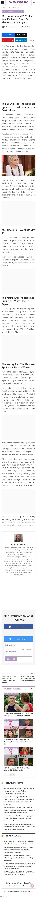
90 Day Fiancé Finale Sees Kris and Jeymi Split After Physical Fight (27, 679)
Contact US (27, 883)
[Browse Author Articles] (18, 538)
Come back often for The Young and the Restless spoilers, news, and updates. (18, 522)
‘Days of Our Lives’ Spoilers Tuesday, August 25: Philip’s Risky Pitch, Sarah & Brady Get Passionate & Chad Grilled (18, 818)
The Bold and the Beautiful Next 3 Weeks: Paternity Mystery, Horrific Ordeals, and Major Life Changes (19, 858)
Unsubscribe (24, 886)
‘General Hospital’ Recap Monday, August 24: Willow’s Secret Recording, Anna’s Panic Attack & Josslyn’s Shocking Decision (19, 826)
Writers (19, 883)
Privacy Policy (13, 886)
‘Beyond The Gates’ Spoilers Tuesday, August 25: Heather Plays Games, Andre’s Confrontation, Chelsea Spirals (19, 791)
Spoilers (20, 11)
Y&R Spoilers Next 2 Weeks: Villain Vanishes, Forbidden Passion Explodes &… (18, 742)
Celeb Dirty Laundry (12, 836)
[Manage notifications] (32, 886)
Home (8, 883)
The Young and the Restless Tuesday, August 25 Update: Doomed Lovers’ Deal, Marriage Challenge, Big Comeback (19, 849)
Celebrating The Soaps (13, 783)
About (14, 883)
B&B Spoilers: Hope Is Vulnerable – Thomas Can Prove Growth (9, 679)
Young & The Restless (9, 11)
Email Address (10, 652)
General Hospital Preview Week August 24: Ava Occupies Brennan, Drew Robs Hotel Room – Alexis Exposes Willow (19, 866)
